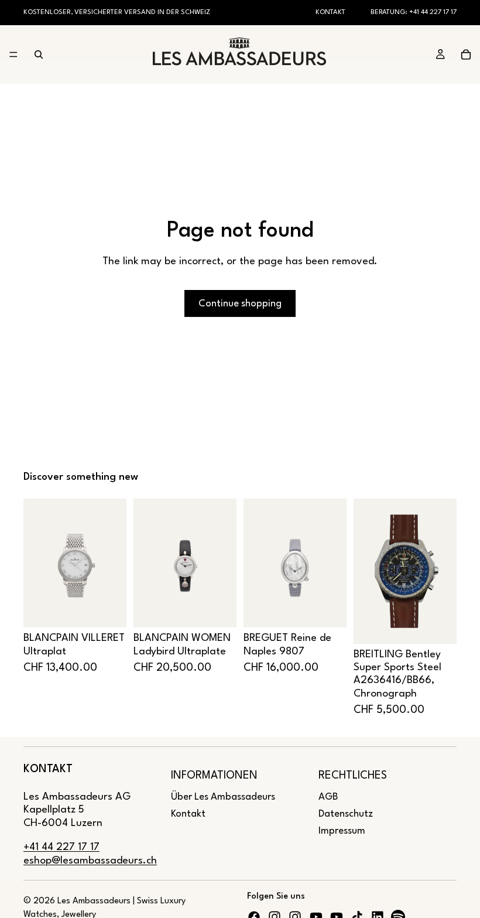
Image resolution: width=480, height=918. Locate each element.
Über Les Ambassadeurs (223, 797)
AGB (328, 797)
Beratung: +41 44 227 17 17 (414, 12)
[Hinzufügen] (108, 609)
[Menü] (13, 55)
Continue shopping (240, 304)
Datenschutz (345, 814)
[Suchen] (39, 54)
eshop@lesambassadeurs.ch (90, 861)
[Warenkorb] (466, 54)
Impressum (341, 831)
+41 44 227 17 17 (61, 847)
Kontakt (330, 12)
